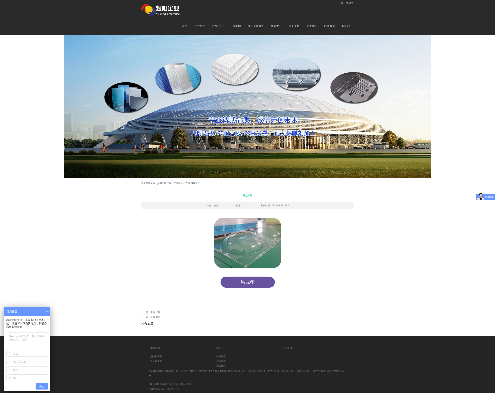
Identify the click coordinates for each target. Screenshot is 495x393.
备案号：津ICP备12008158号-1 (175, 384)
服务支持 (294, 26)
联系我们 (329, 26)
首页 (184, 26)
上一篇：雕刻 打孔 (150, 312)
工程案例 (235, 26)
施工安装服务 (256, 26)
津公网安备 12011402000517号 (163, 388)
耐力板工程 (156, 361)
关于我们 (311, 26)
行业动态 (221, 361)
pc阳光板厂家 (164, 183)
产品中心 (217, 26)
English (349, 2)
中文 (341, 2)
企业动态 (221, 356)
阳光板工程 (156, 356)
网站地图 (155, 384)
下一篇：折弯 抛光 (150, 317)
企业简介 (199, 26)
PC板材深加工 (192, 183)
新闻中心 (276, 26)
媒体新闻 (221, 366)
